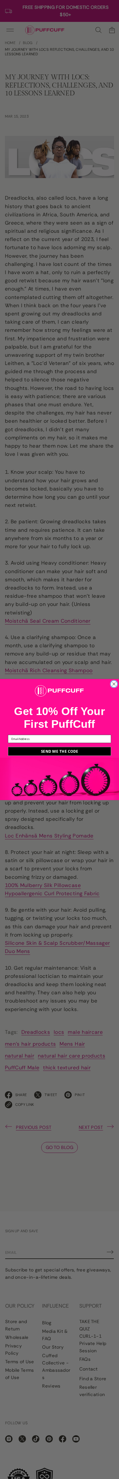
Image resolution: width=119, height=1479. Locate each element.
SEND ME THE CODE (59, 751)
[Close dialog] (113, 684)
